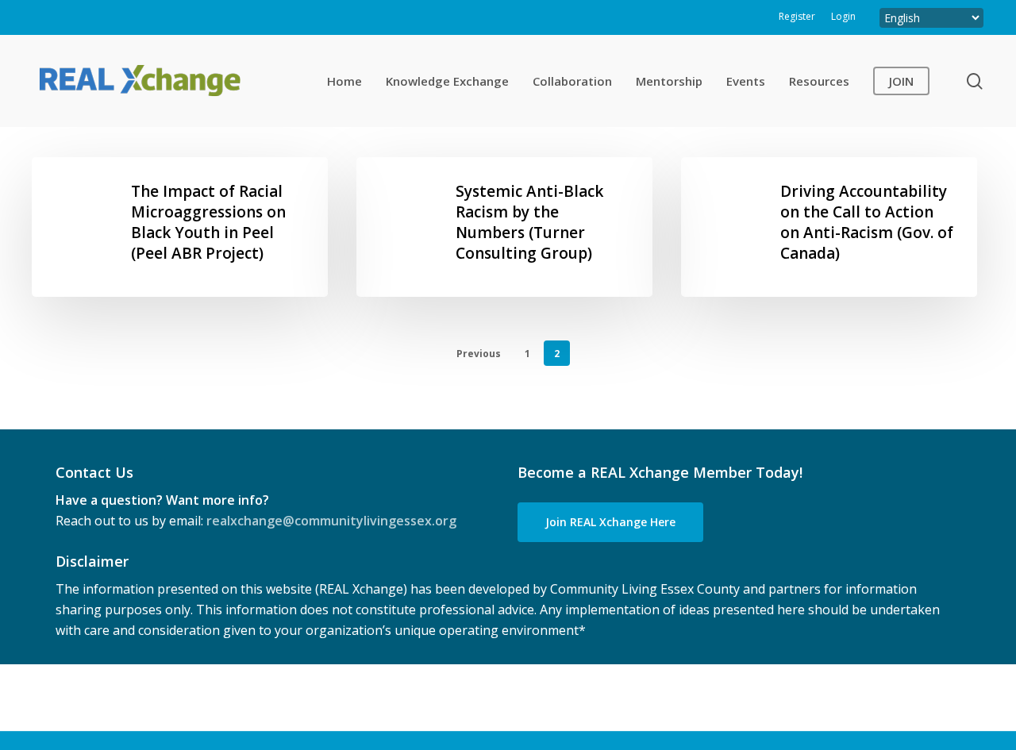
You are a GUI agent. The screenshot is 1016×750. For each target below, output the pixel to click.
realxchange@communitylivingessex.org (331, 520)
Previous (478, 353)
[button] (610, 522)
